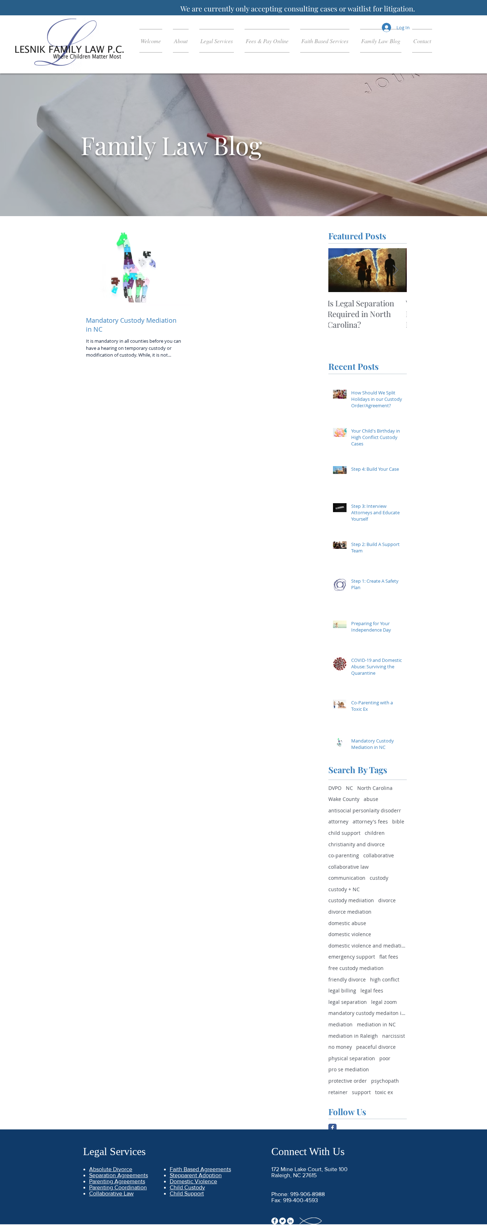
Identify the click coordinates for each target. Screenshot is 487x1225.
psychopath (385, 1080)
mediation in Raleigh (353, 1035)
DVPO (335, 788)
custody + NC (344, 889)
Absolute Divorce (110, 1169)
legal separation (347, 1002)
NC (349, 788)
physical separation (351, 1058)
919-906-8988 (307, 1194)
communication (346, 877)
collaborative (378, 855)
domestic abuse (347, 923)
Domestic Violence (193, 1181)
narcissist (393, 1035)
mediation (340, 1024)
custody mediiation (351, 900)
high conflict (384, 979)
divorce (387, 900)
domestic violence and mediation (367, 945)
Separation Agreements (118, 1175)
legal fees (371, 990)
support (361, 1092)
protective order (347, 1080)
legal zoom (384, 1002)
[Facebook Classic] (332, 1128)
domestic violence (349, 934)
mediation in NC (376, 1024)
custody (379, 877)
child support (344, 833)
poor (384, 1058)
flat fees (388, 956)
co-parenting (343, 855)
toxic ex (384, 1092)
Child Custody (187, 1187)
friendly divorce (347, 979)
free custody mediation (356, 968)
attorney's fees (370, 821)
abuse (371, 799)
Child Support (187, 1193)
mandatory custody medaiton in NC (367, 1013)
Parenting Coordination (118, 1187)
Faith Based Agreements (200, 1169)
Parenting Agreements (117, 1181)
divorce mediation (349, 911)
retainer (338, 1092)
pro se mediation (348, 1069)
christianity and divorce (356, 844)
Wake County (343, 799)
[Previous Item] (340, 270)
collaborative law (348, 866)
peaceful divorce (376, 1046)
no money (340, 1046)
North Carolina (375, 788)
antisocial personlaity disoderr (364, 810)
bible (398, 821)
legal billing (342, 990)
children (375, 833)
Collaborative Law (111, 1193)
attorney (338, 821)
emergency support (351, 956)
